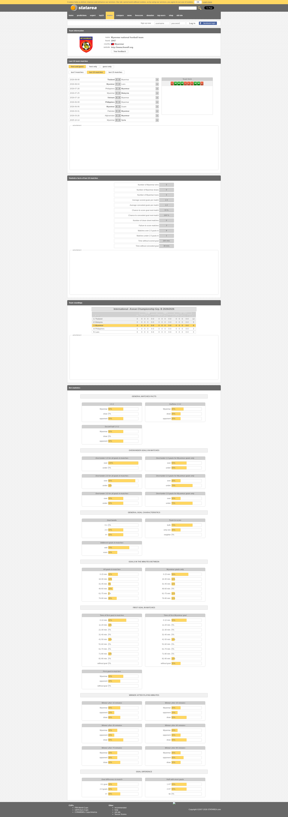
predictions (82, 15)
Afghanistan (110, 116)
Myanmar (125, 80)
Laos (123, 84)
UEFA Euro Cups (81, 810)
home (71, 15)
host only (93, 67)
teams (110, 15)
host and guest (77, 67)
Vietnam (111, 98)
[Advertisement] (144, 148)
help (116, 810)
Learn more (207, 2)
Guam (123, 107)
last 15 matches (115, 72)
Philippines (110, 89)
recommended (120, 808)
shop (171, 15)
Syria (123, 120)
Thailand (111, 80)
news (129, 15)
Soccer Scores (120, 814)
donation (150, 15)
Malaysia (125, 93)
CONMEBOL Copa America (86, 812)
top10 (101, 15)
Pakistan (111, 111)
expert (93, 15)
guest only (107, 67)
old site (180, 15)
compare (120, 15)
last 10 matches (96, 72)
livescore (139, 15)
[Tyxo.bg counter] (180, 809)
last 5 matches (77, 72)
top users (161, 15)
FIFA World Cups (81, 808)
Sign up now (146, 23)
